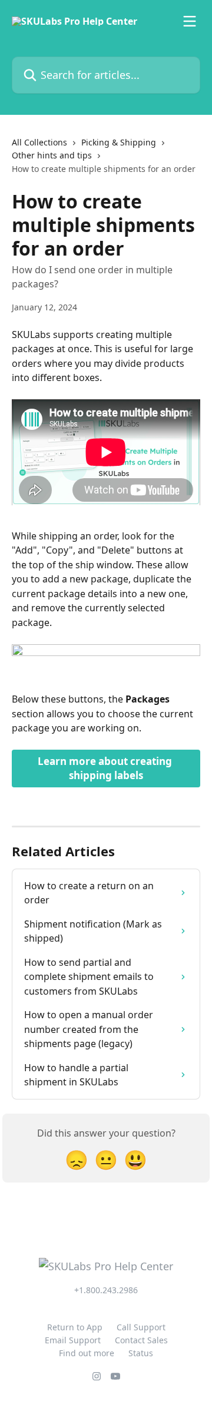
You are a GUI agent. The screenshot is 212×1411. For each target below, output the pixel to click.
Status (140, 1353)
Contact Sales (141, 1340)
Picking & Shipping (118, 142)
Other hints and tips (52, 155)
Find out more (86, 1353)
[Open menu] (189, 21)
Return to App (74, 1327)
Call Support (141, 1327)
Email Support (73, 1340)
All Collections (39, 142)
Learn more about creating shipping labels (106, 768)
